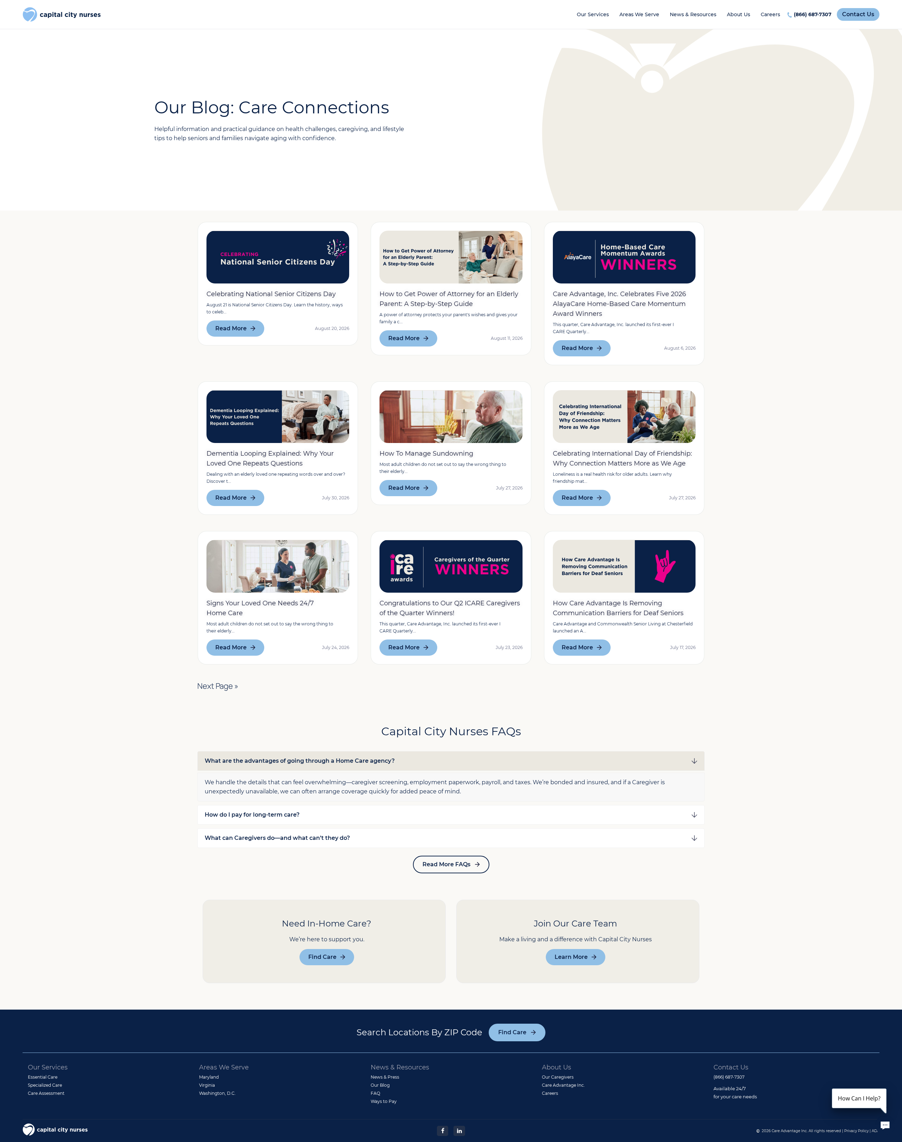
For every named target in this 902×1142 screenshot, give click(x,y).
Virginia (207, 1085)
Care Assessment (46, 1093)
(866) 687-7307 (813, 14)
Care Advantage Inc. (563, 1085)
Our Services (593, 14)
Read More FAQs (446, 864)
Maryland (209, 1077)
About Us (738, 14)
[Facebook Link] (442, 1130)
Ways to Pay (384, 1101)
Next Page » (217, 686)
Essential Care (42, 1077)
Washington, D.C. (217, 1093)
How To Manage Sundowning (426, 453)
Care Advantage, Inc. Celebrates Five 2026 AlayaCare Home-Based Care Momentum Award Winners (619, 304)
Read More (231, 328)
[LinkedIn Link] (459, 1130)
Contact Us (858, 14)
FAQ (375, 1093)
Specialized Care (45, 1085)
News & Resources (693, 14)
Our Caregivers (558, 1077)
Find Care (322, 957)
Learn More (571, 957)
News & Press (385, 1077)
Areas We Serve (639, 14)
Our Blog (380, 1085)
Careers (770, 14)
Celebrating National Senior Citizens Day (271, 294)
